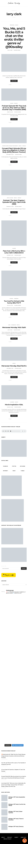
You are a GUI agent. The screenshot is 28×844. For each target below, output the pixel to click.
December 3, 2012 (10, 368)
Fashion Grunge (17, 50)
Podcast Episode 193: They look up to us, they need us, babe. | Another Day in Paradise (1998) (14, 107)
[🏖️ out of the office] (14, 602)
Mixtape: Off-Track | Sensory (15, 826)
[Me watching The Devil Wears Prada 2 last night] (14, 691)
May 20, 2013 (10, 329)
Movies (11, 103)
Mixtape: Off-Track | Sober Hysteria (15, 812)
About (3, 837)
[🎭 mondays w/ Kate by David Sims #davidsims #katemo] (14, 632)
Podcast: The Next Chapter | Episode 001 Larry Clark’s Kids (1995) (14, 202)
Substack (23, 837)
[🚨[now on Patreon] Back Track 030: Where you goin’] (14, 721)
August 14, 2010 (10, 407)
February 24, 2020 (10, 206)
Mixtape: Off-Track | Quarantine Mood (16, 797)
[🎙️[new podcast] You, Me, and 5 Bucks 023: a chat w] (14, 662)
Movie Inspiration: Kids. (14, 405)
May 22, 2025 (10, 50)
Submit (16, 837)
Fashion (14, 248)
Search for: (3, 566)
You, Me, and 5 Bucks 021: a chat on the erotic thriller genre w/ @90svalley (14, 38)
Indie (9, 324)
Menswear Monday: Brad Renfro (13, 366)
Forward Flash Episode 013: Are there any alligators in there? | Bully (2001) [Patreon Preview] (14, 150)
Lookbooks (16, 298)
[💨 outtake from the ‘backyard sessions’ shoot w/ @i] (14, 706)
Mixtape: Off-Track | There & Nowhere (15, 819)
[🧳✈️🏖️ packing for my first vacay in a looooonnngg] (14, 617)
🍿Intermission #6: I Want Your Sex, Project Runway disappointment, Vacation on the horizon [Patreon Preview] (13, 756)
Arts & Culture (10, 197)
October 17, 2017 (10, 255)
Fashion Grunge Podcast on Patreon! (10, 145)
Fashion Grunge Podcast (8, 750)
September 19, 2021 (10, 154)
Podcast (16, 103)
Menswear (13, 324)
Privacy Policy (7, 838)
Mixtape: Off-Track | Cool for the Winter (16, 805)
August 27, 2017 (10, 305)
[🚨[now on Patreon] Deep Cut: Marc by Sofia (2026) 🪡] (14, 736)
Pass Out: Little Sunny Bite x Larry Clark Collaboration (14, 252)
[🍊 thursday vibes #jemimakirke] (14, 677)
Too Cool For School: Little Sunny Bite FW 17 (14, 302)
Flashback (12, 402)
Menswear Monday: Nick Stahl (14, 327)
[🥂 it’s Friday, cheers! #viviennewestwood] (14, 647)
